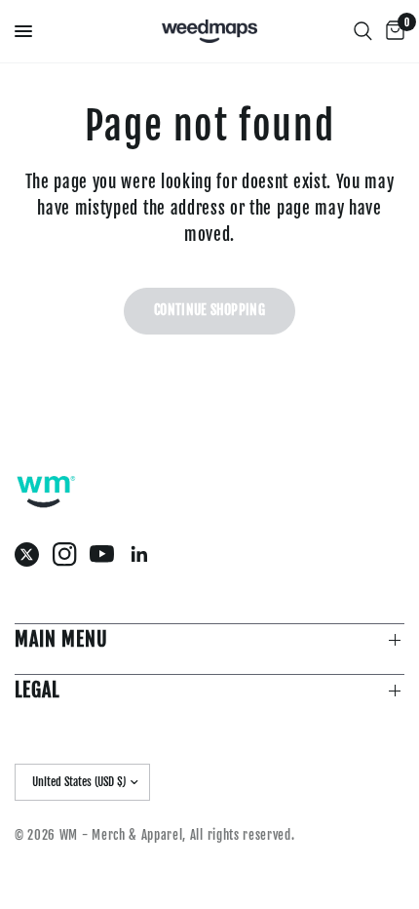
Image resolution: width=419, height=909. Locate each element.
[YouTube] (107, 554)
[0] (391, 31)
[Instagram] (70, 554)
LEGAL (37, 690)
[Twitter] (32, 554)
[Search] (363, 31)
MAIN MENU (61, 639)
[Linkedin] (145, 554)
